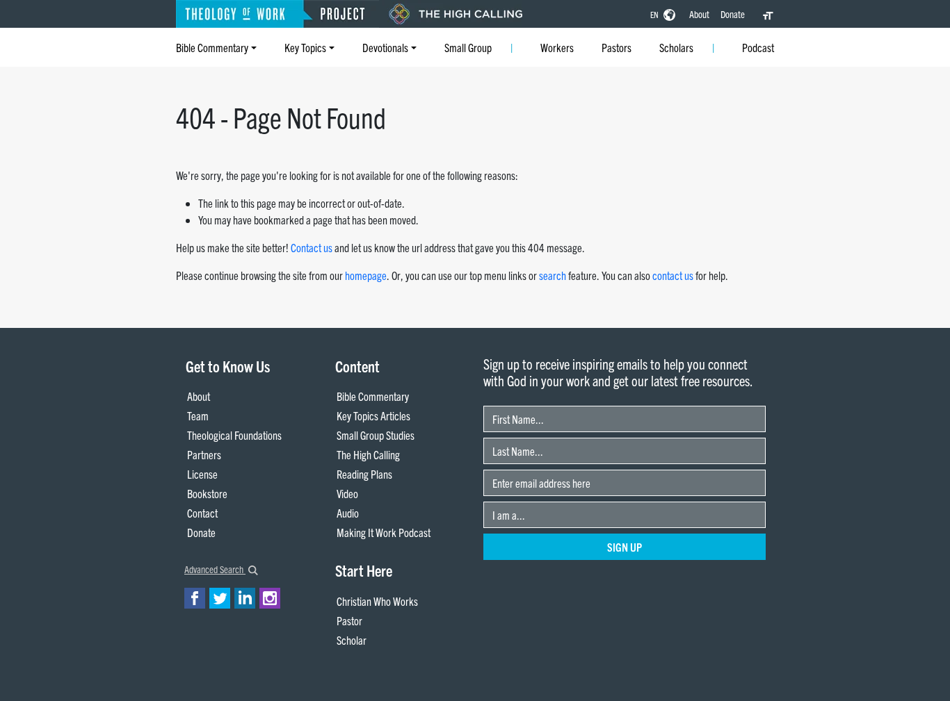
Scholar (352, 640)
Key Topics (305, 47)
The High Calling (368, 454)
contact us (672, 275)
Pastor (349, 620)
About (699, 14)
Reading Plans (364, 474)
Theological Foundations (234, 435)
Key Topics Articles (373, 415)
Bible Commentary (212, 47)
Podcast (758, 47)
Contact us (311, 247)
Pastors (616, 47)
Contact (202, 513)
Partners (204, 454)
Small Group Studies (375, 435)
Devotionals (385, 47)
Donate (732, 14)
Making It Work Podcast (383, 532)
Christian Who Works (377, 601)
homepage (366, 275)
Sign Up (624, 547)
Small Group (468, 47)
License (202, 474)
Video (347, 493)
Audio (348, 513)
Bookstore (207, 493)
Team (198, 415)
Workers (557, 47)
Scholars (676, 47)
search (552, 275)
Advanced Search (214, 569)
